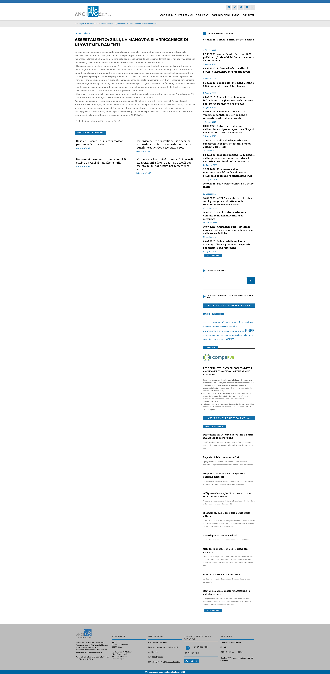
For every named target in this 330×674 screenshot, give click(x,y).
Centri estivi (217, 323)
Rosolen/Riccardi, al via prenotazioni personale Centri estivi (100, 142)
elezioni (235, 323)
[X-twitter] (241, 7)
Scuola (250, 335)
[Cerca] (251, 280)
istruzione (224, 326)
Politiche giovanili (209, 335)
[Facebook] (228, 7)
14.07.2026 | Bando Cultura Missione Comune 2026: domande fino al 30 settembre (224, 215)
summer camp (219, 339)
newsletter (233, 326)
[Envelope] (247, 7)
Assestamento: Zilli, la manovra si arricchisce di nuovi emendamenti (128, 23)
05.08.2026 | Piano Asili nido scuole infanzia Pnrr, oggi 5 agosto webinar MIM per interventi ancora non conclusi (228, 100)
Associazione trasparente (157, 642)
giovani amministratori (211, 326)
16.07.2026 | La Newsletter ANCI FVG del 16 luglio (228, 185)
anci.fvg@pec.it (121, 656)
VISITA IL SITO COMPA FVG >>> (229, 418)
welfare (230, 339)
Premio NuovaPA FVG (224, 335)
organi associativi (212, 331)
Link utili (223, 647)
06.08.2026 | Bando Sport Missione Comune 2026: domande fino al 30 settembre (228, 84)
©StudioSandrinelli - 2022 (175, 672)
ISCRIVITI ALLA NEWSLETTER (229, 305)
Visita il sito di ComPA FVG (230, 642)
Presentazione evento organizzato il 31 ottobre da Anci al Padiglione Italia (101, 161)
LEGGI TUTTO (212, 255)
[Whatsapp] (188, 648)
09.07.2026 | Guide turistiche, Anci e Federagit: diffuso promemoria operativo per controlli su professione (227, 244)
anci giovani (207, 323)
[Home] (75, 23)
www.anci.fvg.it (117, 659)
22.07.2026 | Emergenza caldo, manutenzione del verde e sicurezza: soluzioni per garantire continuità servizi (228, 172)
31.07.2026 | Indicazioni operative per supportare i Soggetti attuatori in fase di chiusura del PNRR (227, 143)
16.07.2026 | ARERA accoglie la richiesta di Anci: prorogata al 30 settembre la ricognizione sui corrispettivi (228, 201)
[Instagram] (234, 7)
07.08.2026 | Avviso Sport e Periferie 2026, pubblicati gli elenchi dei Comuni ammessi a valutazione (229, 56)
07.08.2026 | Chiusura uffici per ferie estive (228, 39)
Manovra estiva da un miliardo (221, 574)
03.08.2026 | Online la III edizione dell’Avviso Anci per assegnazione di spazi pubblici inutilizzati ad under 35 (228, 128)
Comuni (226, 322)
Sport (211, 339)
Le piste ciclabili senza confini (221, 457)
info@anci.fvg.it (121, 654)
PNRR (249, 330)
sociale (205, 339)
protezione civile (239, 335)
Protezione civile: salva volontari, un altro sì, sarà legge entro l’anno (228, 436)
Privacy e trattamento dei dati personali (163, 647)
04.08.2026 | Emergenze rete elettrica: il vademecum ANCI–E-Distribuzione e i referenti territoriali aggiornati (226, 114)
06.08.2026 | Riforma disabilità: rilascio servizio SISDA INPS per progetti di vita (226, 70)
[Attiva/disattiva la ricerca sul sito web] (252, 7)
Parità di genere (228, 331)
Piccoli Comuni (239, 331)
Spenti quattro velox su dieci (220, 535)
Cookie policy (153, 652)
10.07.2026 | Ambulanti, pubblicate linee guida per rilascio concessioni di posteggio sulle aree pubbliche (228, 229)
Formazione (246, 322)
